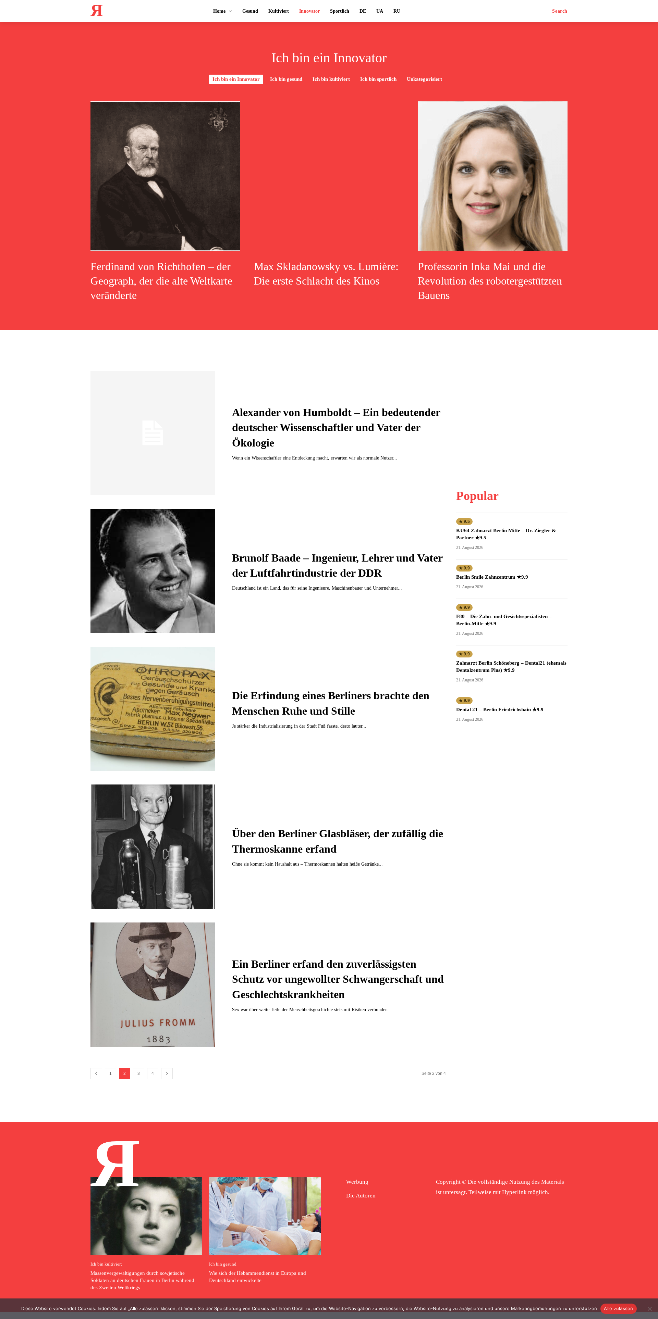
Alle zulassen (618, 1308)
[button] (560, 11)
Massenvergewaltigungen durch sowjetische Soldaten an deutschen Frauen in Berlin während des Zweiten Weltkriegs (142, 1280)
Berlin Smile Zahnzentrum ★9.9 (492, 577)
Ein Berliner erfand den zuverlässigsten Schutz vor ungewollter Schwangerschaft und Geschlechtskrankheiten (338, 979)
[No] (649, 1308)
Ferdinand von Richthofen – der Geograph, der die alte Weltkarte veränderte (161, 280)
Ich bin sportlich (378, 79)
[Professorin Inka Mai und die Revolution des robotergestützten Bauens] (493, 176)
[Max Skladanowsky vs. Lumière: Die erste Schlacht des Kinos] (329, 176)
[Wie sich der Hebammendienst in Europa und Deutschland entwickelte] (265, 1216)
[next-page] (167, 1073)
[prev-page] (96, 1073)
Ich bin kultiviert (331, 79)
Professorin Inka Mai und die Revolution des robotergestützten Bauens (490, 280)
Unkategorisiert (424, 79)
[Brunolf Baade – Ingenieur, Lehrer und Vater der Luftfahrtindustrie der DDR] (152, 571)
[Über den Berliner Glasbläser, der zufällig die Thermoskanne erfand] (152, 846)
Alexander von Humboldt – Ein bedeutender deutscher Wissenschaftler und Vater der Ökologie (336, 427)
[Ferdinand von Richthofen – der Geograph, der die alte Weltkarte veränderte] (165, 176)
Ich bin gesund (286, 79)
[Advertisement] (511, 413)
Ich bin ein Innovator (236, 79)
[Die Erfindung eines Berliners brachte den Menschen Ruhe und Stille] (152, 709)
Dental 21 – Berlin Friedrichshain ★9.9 (500, 709)
